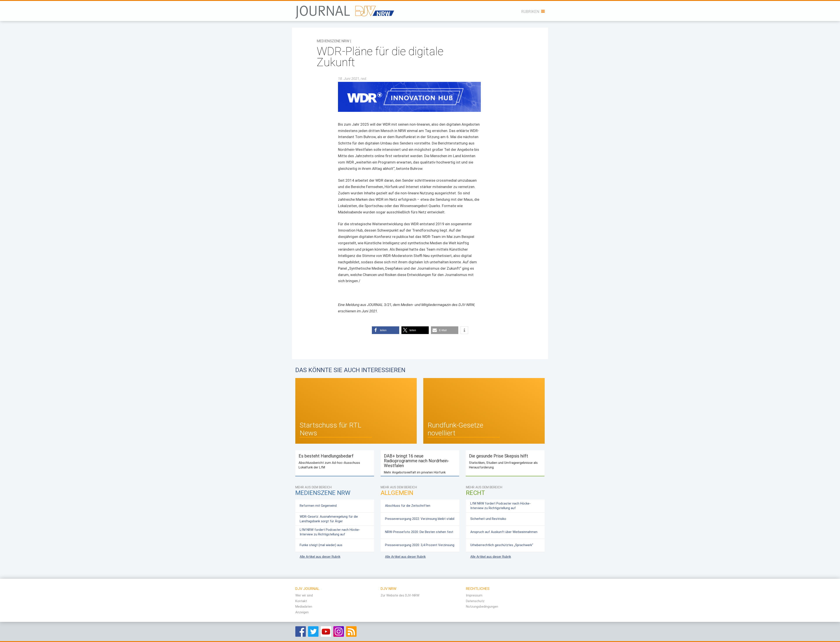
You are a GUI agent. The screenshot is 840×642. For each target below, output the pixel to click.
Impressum (474, 595)
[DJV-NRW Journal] (345, 10)
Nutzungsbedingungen (482, 607)
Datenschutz (475, 601)
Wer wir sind (304, 595)
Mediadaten (303, 607)
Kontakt (301, 601)
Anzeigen (302, 612)
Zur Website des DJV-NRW (400, 595)
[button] (385, 330)
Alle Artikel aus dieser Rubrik (320, 557)
